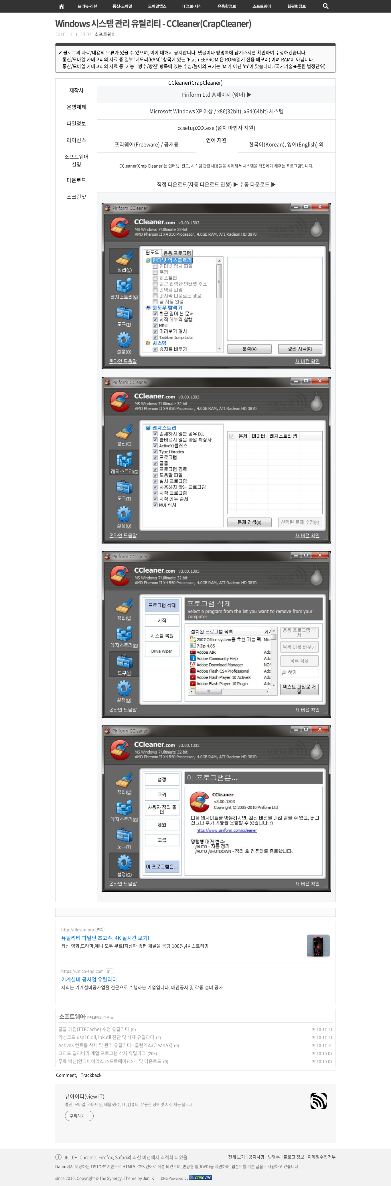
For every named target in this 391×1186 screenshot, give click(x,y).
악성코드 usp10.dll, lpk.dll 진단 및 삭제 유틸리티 (106, 1037)
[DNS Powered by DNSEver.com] (200, 1178)
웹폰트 (237, 1166)
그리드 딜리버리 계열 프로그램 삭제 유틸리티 (102, 1053)
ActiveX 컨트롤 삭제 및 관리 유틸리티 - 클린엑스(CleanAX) (115, 1045)
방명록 (274, 1157)
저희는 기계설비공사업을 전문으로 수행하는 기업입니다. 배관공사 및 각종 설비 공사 (142, 987)
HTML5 (128, 1166)
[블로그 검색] (326, 6)
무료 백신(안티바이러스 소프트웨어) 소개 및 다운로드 (109, 1061)
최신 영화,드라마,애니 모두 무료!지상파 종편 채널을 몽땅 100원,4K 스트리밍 (135, 945)
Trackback (90, 1075)
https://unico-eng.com (82, 971)
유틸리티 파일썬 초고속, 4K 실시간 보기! (105, 938)
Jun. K (148, 1178)
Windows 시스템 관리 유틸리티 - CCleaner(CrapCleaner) (153, 23)
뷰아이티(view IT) (84, 1096)
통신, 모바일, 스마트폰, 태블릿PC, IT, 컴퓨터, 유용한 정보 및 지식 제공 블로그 (129, 1104)
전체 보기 (236, 1157)
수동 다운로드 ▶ (257, 184)
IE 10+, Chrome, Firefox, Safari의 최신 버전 (108, 1157)
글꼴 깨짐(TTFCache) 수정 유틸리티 (93, 1029)
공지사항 (256, 1157)
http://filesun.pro (77, 929)
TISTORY (98, 1166)
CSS (141, 1166)
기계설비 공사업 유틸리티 (89, 979)
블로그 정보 (293, 1157)
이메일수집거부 (322, 1157)
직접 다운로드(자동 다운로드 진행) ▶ (197, 184)
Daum (60, 1166)
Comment (65, 1075)
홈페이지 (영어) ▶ (232, 94)
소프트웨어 (105, 34)
